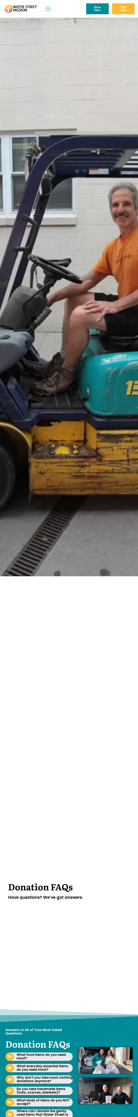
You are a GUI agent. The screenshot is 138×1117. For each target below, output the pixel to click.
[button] (39, 1056)
